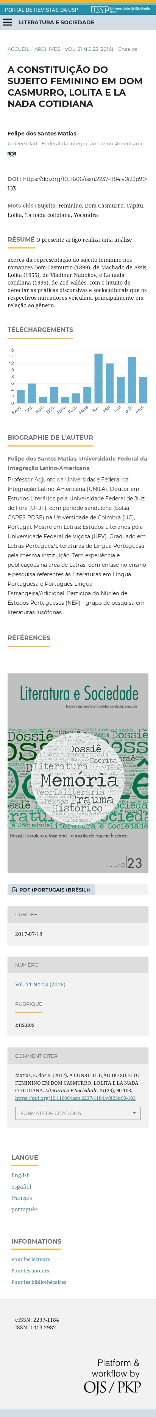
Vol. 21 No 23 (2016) (89, 49)
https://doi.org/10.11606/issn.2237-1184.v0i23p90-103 (75, 1098)
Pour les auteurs (30, 1270)
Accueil (19, 49)
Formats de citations (50, 1113)
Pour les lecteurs (30, 1259)
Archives (47, 49)
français (21, 1198)
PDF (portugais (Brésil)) (54, 890)
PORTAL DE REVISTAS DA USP (41, 10)
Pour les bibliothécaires (38, 1282)
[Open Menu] (7, 22)
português (24, 1209)
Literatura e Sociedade (56, 22)
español (21, 1186)
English (20, 1175)
